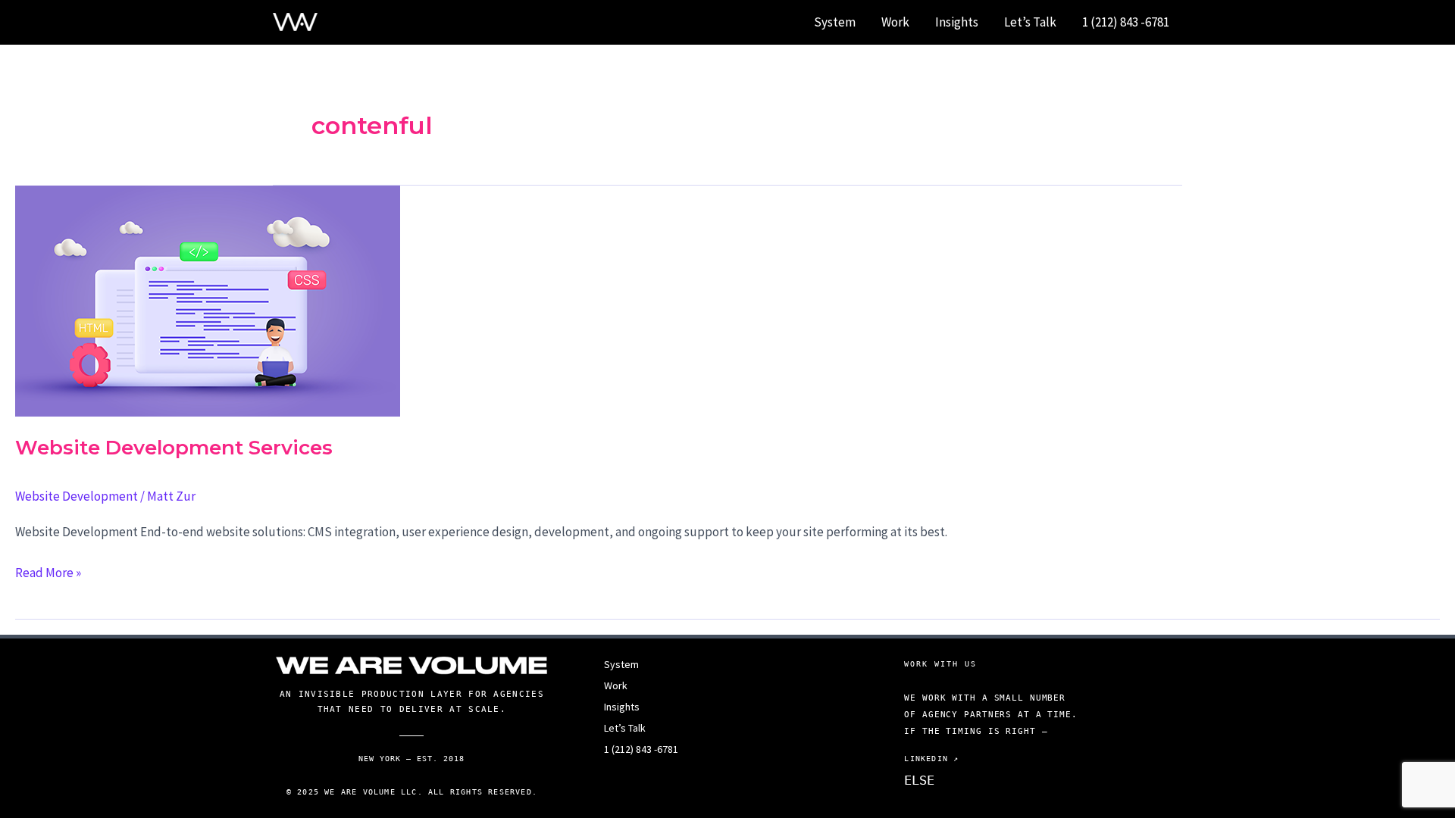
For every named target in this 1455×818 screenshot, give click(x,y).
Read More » (48, 573)
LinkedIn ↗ (931, 758)
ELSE (919, 780)
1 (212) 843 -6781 (1125, 22)
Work (895, 22)
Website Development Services (174, 448)
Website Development (76, 496)
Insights (956, 22)
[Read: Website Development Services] (207, 299)
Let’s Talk (1030, 22)
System (835, 22)
